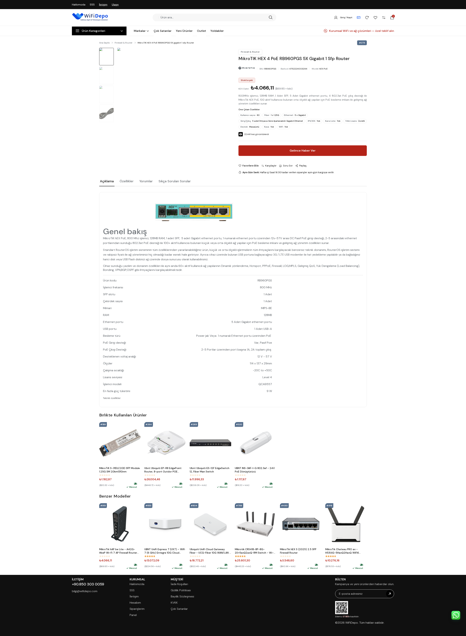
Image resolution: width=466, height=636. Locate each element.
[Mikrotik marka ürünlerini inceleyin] (246, 68)
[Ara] (270, 17)
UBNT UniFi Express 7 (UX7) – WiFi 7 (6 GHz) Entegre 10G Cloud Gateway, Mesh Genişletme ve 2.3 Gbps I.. (164, 551)
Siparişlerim (137, 609)
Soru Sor (288, 165)
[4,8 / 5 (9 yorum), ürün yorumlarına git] (149, 556)
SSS (92, 4)
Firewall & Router (124, 42)
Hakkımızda (78, 4)
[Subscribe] (389, 593)
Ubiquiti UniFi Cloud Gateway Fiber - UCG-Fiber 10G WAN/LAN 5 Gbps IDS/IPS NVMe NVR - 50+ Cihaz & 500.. (210, 551)
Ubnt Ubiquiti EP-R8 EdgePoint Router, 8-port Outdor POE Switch (162, 469)
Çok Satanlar (179, 609)
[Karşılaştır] (384, 17)
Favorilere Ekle (250, 165)
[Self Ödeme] (359, 17)
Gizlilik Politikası (181, 590)
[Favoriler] (375, 17)
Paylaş (303, 165)
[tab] (106, 181)
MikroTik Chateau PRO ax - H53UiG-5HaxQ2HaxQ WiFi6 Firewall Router (342, 551)
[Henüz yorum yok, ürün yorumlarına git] (104, 475)
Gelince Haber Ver (303, 150)
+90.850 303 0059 (88, 584)
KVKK (174, 603)
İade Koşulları (179, 584)
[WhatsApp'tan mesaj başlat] (455, 615)
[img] (135, 483)
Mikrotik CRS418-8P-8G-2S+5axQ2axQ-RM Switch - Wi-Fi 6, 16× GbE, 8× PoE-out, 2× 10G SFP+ (255, 551)
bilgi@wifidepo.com (84, 591)
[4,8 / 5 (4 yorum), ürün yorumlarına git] (240, 556)
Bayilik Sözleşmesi (182, 596)
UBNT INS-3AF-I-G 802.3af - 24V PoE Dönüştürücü (255, 469)
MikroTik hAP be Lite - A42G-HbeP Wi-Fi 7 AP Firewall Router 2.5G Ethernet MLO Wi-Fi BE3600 (119, 551)
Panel (133, 615)
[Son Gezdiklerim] (367, 17)
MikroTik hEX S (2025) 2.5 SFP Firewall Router (298, 551)
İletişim (103, 4)
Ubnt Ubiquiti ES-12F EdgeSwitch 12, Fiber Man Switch (209, 469)
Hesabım (135, 603)
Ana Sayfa (104, 42)
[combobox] (213, 17)
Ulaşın (115, 4)
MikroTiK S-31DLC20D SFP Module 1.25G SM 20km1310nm (119, 469)
